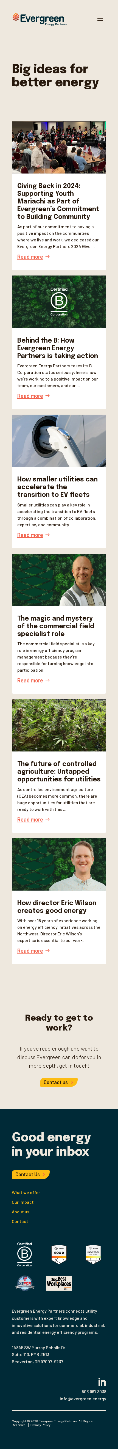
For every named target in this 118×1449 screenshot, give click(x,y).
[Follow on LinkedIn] (99, 1380)
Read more (30, 256)
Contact (20, 1221)
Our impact (23, 1202)
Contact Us (27, 1174)
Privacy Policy (40, 1425)
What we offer (26, 1192)
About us (20, 1211)
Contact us (56, 1082)
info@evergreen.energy (83, 1398)
